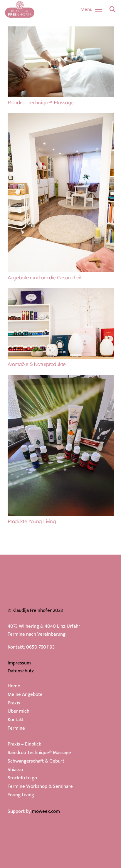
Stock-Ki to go (22, 778)
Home (14, 686)
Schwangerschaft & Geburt (36, 761)
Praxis (14, 703)
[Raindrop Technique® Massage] (61, 30)
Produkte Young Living (32, 521)
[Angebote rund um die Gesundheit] (61, 117)
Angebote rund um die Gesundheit (45, 277)
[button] (112, 9)
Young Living (21, 795)
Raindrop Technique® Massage (41, 102)
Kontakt (16, 720)
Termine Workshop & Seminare (40, 786)
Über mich (18, 711)
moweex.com (46, 811)
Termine (16, 728)
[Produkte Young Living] (61, 379)
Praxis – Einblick (24, 744)
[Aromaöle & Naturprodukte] (61, 292)
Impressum (19, 663)
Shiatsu (15, 769)
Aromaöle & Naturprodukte (37, 364)
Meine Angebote (25, 694)
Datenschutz (21, 671)
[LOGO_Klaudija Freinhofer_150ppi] (19, 9)
